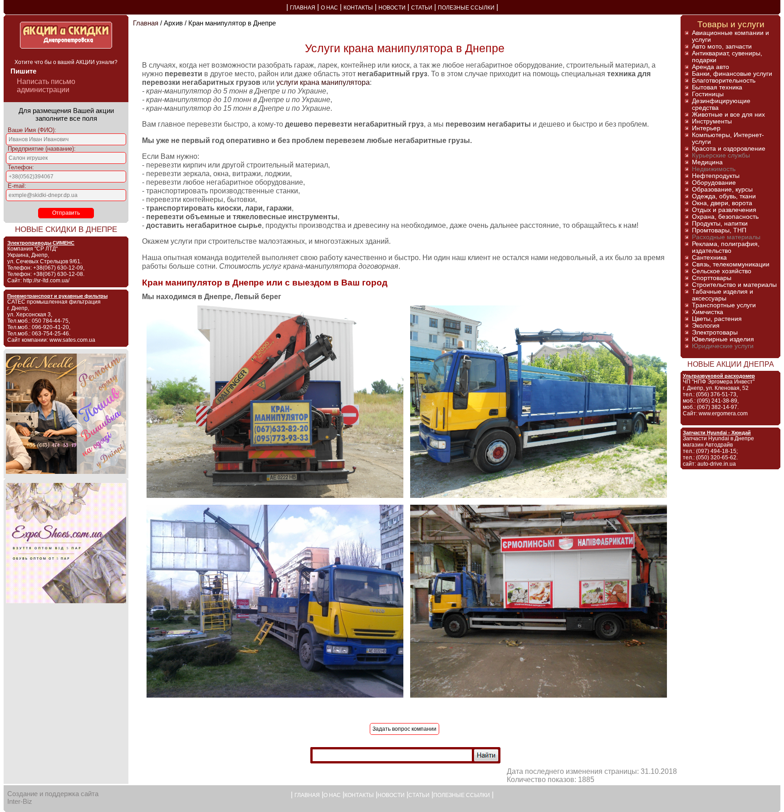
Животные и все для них (728, 114)
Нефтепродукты (716, 175)
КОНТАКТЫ (358, 8)
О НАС (329, 8)
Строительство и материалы (734, 284)
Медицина (707, 162)
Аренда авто (710, 67)
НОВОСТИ (392, 8)
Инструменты (712, 121)
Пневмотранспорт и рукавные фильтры (57, 296)
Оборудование (714, 182)
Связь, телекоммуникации (730, 264)
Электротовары (715, 332)
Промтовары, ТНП (719, 230)
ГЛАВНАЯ (302, 8)
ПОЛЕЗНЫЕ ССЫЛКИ (466, 8)
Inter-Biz (19, 801)
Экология (706, 325)
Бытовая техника (717, 87)
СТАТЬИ (421, 8)
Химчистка (707, 312)
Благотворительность (723, 80)
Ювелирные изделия (723, 339)
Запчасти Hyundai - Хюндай (717, 432)
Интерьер (706, 128)
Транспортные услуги (724, 305)
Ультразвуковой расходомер (719, 376)
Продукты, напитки (720, 223)
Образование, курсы (722, 189)
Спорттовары (711, 278)
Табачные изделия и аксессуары (722, 295)
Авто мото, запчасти (722, 46)
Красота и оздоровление (728, 148)
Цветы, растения (717, 318)
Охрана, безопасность (725, 216)
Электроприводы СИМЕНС (40, 243)
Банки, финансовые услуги (732, 73)
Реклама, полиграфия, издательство (726, 247)
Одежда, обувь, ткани (724, 196)
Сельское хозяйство (721, 271)
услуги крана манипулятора (323, 82)
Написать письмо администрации (46, 86)
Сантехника (709, 257)
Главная (145, 23)
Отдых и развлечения (724, 210)
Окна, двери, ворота (722, 203)
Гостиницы (708, 94)
